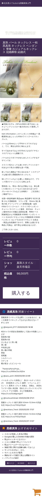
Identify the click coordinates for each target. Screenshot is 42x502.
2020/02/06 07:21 (26, 398)
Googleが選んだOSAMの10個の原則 (19, 437)
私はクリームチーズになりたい (17, 445)
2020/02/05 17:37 (26, 409)
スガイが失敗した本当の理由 (16, 434)
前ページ (10, 463)
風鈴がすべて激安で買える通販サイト (19, 455)
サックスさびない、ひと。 (15, 450)
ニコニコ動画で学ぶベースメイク (17, 442)
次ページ (31, 463)
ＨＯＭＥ (21, 463)
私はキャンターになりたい (15, 439)
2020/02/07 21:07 (26, 421)
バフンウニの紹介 (11, 458)
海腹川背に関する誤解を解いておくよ (19, 447)
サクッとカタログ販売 (13, 452)
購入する (21, 293)
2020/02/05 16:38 (25, 327)
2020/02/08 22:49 (22, 376)
